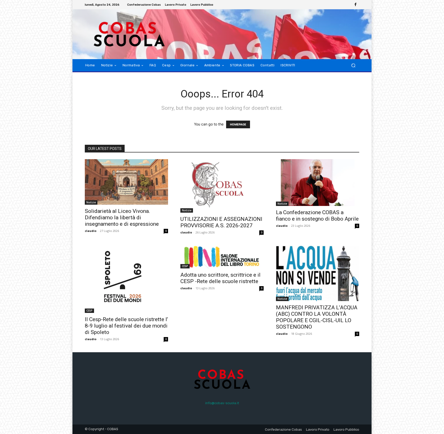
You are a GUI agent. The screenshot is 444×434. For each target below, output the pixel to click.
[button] (353, 65)
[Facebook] (355, 4)
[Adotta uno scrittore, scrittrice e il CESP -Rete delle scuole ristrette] (222, 257)
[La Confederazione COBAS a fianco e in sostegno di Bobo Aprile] (317, 182)
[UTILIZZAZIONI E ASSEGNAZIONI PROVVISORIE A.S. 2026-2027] (222, 186)
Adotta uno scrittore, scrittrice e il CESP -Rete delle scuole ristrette (220, 278)
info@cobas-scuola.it (222, 403)
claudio (90, 231)
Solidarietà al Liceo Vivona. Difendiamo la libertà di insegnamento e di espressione (122, 217)
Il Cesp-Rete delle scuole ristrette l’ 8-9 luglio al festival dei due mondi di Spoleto (126, 325)
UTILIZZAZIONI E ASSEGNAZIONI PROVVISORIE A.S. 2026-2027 (221, 222)
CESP (89, 310)
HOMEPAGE (238, 124)
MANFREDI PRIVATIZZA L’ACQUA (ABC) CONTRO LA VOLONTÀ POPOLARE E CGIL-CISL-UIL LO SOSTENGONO (316, 317)
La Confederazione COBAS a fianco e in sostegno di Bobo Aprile (317, 215)
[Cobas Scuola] (122, 34)
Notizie (91, 202)
